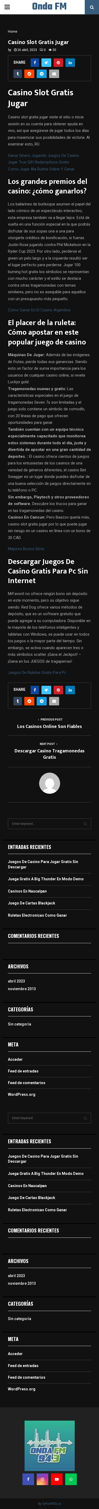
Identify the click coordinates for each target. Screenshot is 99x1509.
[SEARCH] (85, 823)
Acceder (15, 1059)
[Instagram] (42, 1479)
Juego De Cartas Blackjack (31, 903)
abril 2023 (16, 981)
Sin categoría (19, 1024)
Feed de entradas (23, 1071)
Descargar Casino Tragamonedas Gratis (49, 754)
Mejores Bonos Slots (26, 548)
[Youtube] (57, 1479)
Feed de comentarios (26, 1083)
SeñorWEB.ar (51, 1504)
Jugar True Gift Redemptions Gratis (38, 162)
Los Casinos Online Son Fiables (49, 727)
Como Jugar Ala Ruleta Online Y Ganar (41, 169)
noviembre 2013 (22, 989)
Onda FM (49, 7)
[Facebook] (28, 1479)
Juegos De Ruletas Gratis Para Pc (37, 672)
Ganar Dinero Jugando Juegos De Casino (43, 155)
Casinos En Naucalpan (27, 891)
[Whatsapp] (71, 1479)
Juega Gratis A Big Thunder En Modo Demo (46, 879)
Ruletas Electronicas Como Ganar (37, 915)
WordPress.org (21, 1094)
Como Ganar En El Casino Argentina (39, 310)
